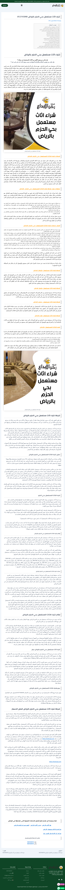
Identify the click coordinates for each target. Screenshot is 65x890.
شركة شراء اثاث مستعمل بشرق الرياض (53, 33)
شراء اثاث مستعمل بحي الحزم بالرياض (52, 26)
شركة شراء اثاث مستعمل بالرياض (52, 829)
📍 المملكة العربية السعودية (8, 877)
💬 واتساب (11, 873)
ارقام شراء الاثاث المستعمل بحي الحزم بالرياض (51, 42)
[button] (21, 5)
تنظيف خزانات (41, 875)
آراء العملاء (27, 877)
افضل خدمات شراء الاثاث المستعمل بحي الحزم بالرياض (50, 30)
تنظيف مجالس (41, 873)
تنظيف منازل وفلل (40, 870)
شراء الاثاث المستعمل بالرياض (54, 37)
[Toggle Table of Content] (58, 25)
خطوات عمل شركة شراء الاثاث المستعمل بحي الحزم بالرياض (49, 29)
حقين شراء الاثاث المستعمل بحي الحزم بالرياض (51, 39)
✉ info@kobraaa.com (9, 875)
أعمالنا (28, 873)
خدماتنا (27, 870)
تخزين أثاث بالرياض (35, 825)
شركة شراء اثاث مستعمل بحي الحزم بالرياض (51, 38)
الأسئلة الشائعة (26, 880)
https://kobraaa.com (48, 739)
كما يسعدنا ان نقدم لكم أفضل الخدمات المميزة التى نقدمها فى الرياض (48, 47)
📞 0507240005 (9, 870)
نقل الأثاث (42, 877)
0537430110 (30, 842)
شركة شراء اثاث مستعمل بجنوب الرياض (52, 34)
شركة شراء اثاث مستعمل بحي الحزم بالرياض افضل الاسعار (49, 46)
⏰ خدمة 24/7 (10, 880)
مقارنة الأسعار (26, 875)
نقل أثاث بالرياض (46, 825)
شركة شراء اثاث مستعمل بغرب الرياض (53, 35)
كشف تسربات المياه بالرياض (21, 825)
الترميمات (42, 880)
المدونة (27, 882)
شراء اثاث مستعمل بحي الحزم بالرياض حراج (52, 43)
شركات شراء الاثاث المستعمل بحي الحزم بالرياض (51, 28)
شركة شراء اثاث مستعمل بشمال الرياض (52, 32)
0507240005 (30, 1)
